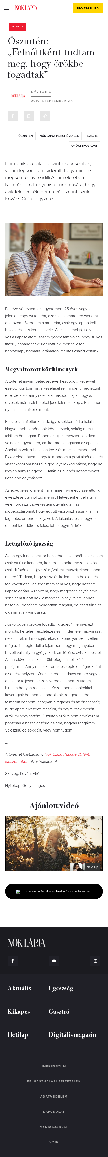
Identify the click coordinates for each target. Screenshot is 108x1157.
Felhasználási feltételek (54, 1081)
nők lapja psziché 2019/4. (59, 136)
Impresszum (54, 1066)
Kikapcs (19, 1011)
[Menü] (6, 7)
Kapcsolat (54, 1111)
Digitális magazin (73, 1034)
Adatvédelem (54, 1096)
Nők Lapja (26, 7)
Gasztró (59, 1011)
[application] (54, 843)
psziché (92, 136)
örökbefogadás (84, 145)
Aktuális (17, 27)
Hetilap (18, 1034)
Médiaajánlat (54, 1127)
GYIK (54, 1142)
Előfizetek (88, 7)
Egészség (61, 987)
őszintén (25, 136)
